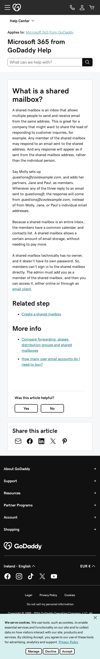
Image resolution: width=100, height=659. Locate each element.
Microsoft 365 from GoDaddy (49, 32)
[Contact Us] (72, 7)
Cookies (69, 595)
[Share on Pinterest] (64, 441)
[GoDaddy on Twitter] (42, 578)
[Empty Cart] (92, 7)
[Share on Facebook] (30, 441)
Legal (28, 595)
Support (10, 481)
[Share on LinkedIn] (41, 441)
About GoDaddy (17, 469)
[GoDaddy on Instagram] (19, 578)
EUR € (85, 566)
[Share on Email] (18, 441)
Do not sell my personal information (50, 604)
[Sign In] (82, 7)
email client (21, 289)
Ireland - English (17, 566)
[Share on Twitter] (53, 441)
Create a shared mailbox (41, 314)
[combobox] (45, 62)
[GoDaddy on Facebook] (7, 578)
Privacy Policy (48, 595)
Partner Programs (18, 505)
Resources (12, 493)
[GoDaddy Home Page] (23, 546)
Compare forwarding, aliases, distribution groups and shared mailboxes (47, 344)
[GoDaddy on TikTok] (30, 578)
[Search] (87, 62)
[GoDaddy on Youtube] (54, 578)
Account (10, 517)
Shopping (11, 529)
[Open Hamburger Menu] (5, 7)
